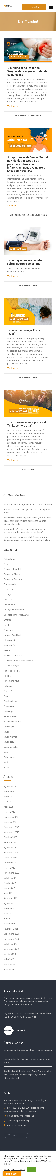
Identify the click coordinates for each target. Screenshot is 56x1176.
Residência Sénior (12, 721)
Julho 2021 (9, 908)
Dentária (8, 599)
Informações (10, 645)
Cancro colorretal (12, 569)
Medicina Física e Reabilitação (18, 660)
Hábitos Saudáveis (13, 635)
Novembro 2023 (11, 852)
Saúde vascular (11, 747)
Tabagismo (9, 757)
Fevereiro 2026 (11, 817)
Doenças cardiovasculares (16, 615)
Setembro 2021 (11, 898)
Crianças (8, 594)
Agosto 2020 (10, 954)
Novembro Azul (11, 681)
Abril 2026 (8, 807)
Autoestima (9, 559)
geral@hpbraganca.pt (24, 1116)
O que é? (8, 691)
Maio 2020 (9, 969)
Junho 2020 (9, 964)
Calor (6, 564)
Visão (6, 767)
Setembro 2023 (11, 862)
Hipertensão (10, 640)
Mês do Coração (11, 665)
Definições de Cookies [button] (14, 1169)
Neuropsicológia (12, 671)
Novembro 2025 (11, 832)
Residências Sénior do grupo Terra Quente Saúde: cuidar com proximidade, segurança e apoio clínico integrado (28, 520)
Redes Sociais (10, 716)
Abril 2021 (8, 918)
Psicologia (8, 711)
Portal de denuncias (17, 1125)
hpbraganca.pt (23, 1120)
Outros (24, 215)
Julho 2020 (9, 959)
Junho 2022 (9, 888)
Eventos (7, 625)
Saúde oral (9, 742)
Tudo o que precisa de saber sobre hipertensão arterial (25, 262)
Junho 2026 (9, 796)
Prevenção (9, 706)
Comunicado (10, 584)
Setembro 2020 (11, 949)
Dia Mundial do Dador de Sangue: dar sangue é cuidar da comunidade (27, 71)
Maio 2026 (9, 801)
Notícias (31, 115)
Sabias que (9, 726)
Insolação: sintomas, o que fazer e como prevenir (28, 504)
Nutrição (8, 686)
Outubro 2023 (10, 857)
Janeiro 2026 (10, 822)
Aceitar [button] (32, 1169)
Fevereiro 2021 (11, 929)
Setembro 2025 (11, 842)
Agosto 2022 (10, 883)
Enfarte (7, 620)
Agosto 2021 (10, 903)
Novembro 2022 (11, 873)
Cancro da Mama (12, 574)
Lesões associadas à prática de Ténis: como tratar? (27, 423)
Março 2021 (9, 923)
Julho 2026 (9, 791)
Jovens (7, 650)
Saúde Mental (41, 215)
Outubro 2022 (10, 878)
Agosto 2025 (10, 847)
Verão (6, 762)
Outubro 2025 (10, 837)
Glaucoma (8, 630)
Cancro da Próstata (13, 579)
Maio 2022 (9, 893)
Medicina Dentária (13, 655)
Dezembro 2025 (11, 827)
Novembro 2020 (11, 939)
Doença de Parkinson (14, 609)
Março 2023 (9, 868)
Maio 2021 (9, 913)
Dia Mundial (21, 115)
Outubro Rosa (10, 701)
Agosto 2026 (10, 786)
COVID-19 (8, 589)
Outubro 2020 (10, 944)
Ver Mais (12, 106)
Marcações (34, 7)
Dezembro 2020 (11, 934)
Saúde (38, 115)
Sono (6, 752)
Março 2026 (9, 812)
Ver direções (14, 1135)
